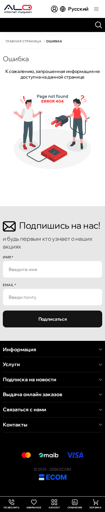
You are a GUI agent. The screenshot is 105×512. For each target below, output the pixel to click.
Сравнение (74, 507)
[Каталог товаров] (96, 9)
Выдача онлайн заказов (32, 394)
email (9, 285)
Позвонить (11, 504)
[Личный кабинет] (54, 9)
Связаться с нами (24, 410)
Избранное (34, 507)
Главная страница (23, 41)
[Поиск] (98, 25)
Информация (19, 349)
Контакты (15, 425)
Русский (78, 9)
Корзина (95, 507)
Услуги (11, 364)
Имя (8, 257)
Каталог (54, 507)
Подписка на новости (29, 379)
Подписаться (52, 319)
